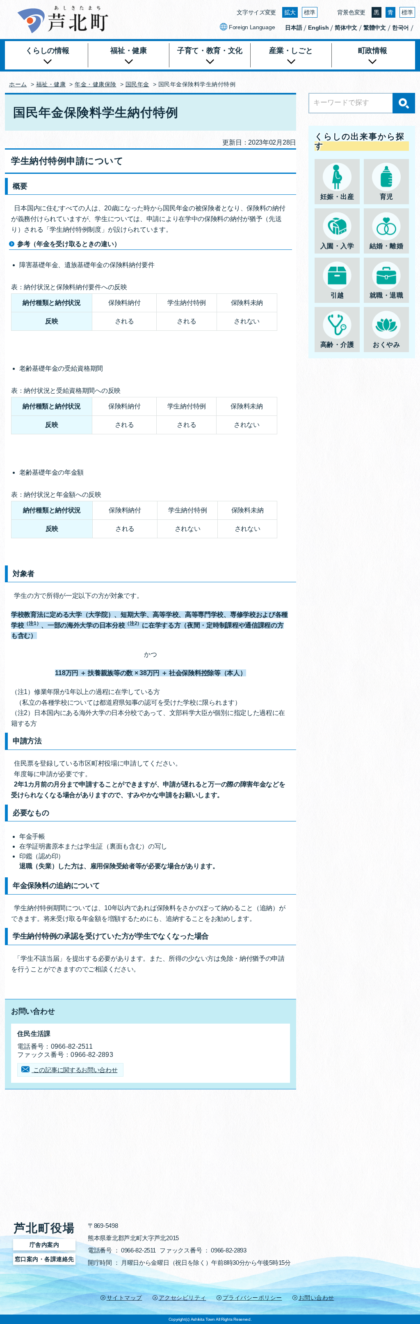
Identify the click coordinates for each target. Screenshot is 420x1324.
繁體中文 (374, 27)
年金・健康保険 (95, 84)
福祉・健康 (51, 84)
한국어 (400, 27)
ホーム (18, 84)
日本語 (293, 27)
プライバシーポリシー (252, 1297)
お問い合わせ (316, 1297)
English (318, 27)
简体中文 (346, 27)
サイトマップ (124, 1297)
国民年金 (137, 84)
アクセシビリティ (182, 1297)
